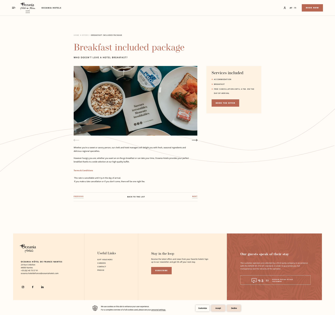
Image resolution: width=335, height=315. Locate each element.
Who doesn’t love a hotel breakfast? (101, 57)
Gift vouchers (105, 259)
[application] (167, 308)
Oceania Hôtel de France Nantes (41, 261)
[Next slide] (194, 140)
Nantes (30, 267)
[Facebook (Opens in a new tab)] (32, 287)
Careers (101, 263)
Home (76, 35)
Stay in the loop (162, 254)
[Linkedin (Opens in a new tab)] (42, 287)
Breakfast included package (106, 35)
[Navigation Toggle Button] (14, 8)
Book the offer (225, 103)
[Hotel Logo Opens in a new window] (27, 252)
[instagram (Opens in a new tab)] (23, 287)
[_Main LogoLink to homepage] (25, 7)
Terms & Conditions (83, 170)
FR (295, 8)
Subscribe (161, 270)
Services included (227, 73)
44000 (23, 267)
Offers (85, 35)
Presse (100, 270)
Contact (101, 267)
